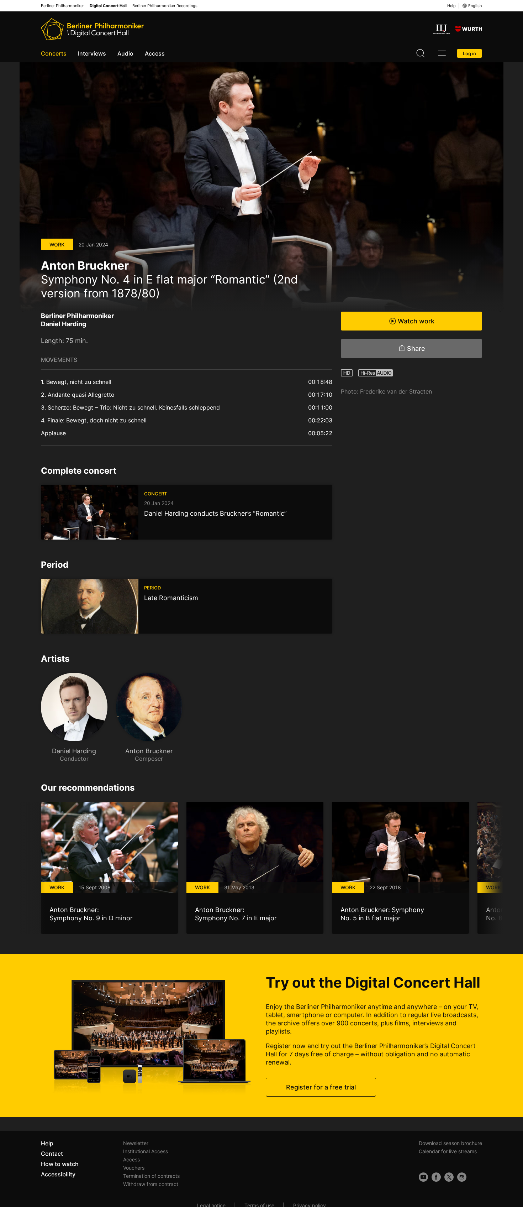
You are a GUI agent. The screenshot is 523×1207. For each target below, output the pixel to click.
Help (451, 6)
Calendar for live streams (448, 1151)
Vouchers (133, 1168)
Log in (469, 53)
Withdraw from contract (150, 1184)
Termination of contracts (151, 1176)
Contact (52, 1153)
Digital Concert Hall (108, 6)
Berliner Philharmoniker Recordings (164, 6)
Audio (125, 53)
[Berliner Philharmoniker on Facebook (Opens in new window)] (436, 1177)
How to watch (60, 1163)
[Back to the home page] (92, 29)
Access (155, 53)
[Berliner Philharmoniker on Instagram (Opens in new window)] (461, 1177)
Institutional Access (145, 1151)
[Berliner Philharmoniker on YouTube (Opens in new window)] (423, 1177)
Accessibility (58, 1174)
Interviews (92, 53)
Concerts (54, 53)
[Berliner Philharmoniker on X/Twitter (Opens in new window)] (449, 1177)
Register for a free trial (321, 1087)
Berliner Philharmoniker (62, 6)
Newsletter (135, 1143)
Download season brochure (450, 1143)
